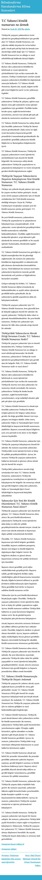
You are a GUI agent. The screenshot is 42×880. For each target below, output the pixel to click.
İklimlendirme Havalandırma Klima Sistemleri (15, 6)
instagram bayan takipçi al (13, 844)
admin (27, 29)
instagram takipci (9, 849)
